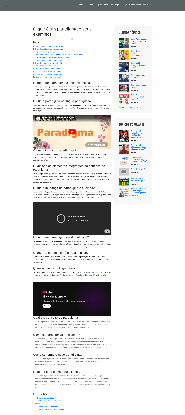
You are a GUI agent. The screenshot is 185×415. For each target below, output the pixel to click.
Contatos (90, 4)
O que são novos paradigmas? (46, 52)
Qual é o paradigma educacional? (48, 77)
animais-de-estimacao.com (129, 107)
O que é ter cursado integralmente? (137, 53)
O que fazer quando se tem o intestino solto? (139, 41)
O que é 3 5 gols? (138, 169)
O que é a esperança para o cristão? (138, 97)
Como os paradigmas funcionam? (48, 71)
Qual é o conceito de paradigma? (47, 68)
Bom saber (147, 4)
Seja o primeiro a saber (132, 4)
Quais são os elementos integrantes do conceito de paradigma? (59, 54)
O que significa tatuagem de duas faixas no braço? (138, 147)
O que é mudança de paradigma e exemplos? (52, 57)
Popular (118, 4)
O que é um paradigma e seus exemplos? (50, 46)
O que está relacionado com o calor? (139, 65)
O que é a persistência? (46, 398)
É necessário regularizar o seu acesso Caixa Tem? (139, 159)
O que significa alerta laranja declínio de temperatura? (137, 134)
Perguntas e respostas (104, 4)
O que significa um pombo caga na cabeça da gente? (138, 191)
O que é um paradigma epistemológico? (50, 60)
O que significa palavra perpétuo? (51, 409)
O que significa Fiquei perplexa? (50, 406)
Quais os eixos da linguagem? (46, 66)
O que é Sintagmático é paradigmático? (50, 63)
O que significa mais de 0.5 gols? (138, 180)
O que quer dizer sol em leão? (138, 76)
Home (81, 4)
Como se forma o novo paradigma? (49, 74)
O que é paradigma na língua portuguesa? (50, 49)
